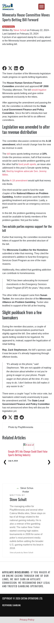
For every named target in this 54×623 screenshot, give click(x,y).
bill (8, 154)
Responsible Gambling (11, 605)
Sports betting (8, 27)
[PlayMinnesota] (27, 6)
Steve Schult (19, 30)
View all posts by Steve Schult (21, 553)
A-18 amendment (19, 180)
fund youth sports (27, 164)
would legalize (39, 90)
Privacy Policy (27, 619)
